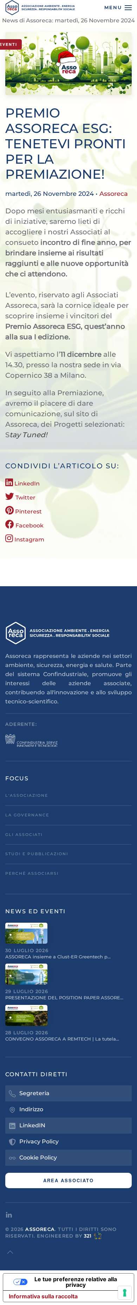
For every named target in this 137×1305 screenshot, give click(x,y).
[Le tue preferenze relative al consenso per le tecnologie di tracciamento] (124, 1292)
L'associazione (26, 795)
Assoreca (113, 194)
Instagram (28, 539)
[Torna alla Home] (40, 7)
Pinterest (28, 511)
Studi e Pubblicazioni (36, 853)
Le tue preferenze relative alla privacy (75, 1282)
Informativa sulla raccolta (43, 1296)
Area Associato (68, 1180)
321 (88, 1236)
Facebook (29, 525)
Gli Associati (24, 834)
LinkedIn (26, 483)
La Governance (27, 815)
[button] (118, 7)
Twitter (24, 497)
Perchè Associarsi (32, 873)
